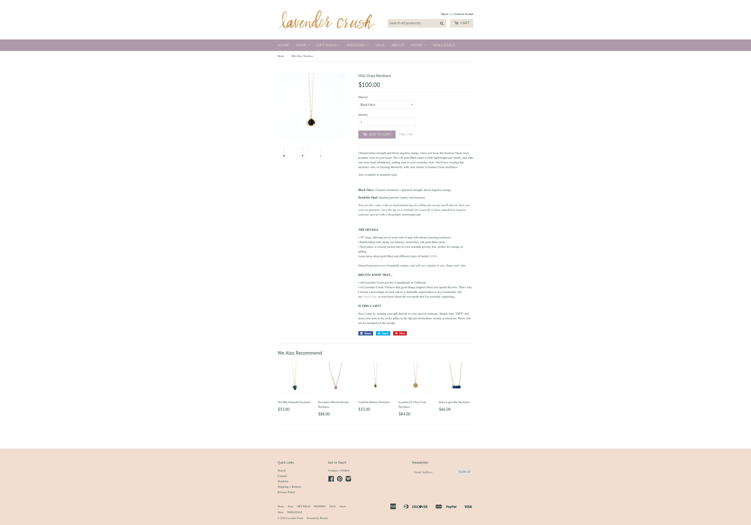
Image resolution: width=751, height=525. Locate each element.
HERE (433, 256)
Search (282, 470)
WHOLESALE (444, 45)
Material (362, 97)
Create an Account (463, 14)
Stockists (283, 481)
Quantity (363, 114)
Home (283, 45)
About (397, 45)
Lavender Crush (294, 518)
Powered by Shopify (317, 518)
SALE (380, 45)
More (417, 45)
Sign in (444, 14)
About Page (370, 296)
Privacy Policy (286, 492)
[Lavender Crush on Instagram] (348, 480)
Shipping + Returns (289, 486)
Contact (282, 476)
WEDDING (356, 45)
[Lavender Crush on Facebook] (331, 480)
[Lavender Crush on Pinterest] (340, 480)
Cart (464, 23)
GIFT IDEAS (327, 45)
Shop (301, 45)
